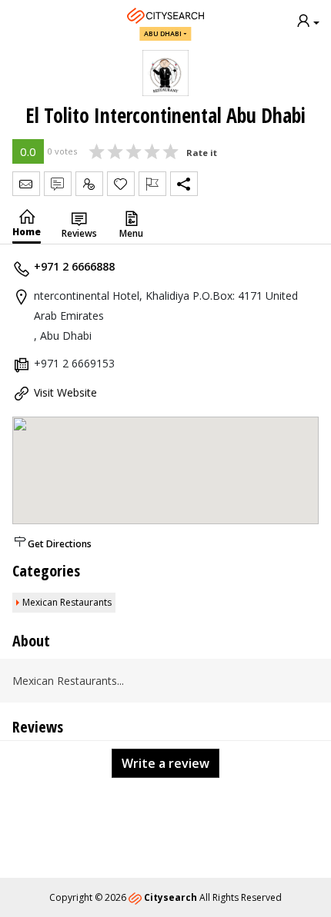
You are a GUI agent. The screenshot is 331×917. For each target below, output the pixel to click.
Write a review (165, 763)
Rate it (201, 152)
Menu (131, 233)
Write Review (58, 183)
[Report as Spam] (152, 183)
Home (26, 231)
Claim (89, 183)
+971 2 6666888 (74, 266)
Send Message (26, 183)
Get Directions (60, 543)
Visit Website (65, 392)
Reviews (79, 233)
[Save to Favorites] (121, 183)
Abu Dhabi (163, 33)
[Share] (184, 183)
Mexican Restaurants (67, 602)
